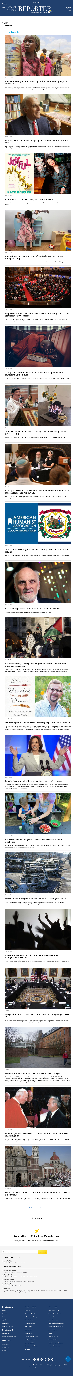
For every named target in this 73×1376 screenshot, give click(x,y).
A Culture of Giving (31, 1317)
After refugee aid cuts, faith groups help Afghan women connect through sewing (34, 257)
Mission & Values (54, 1337)
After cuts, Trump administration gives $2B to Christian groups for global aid (36, 82)
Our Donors (28, 1326)
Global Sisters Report (9, 1337)
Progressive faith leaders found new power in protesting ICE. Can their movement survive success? (37, 315)
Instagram (49, 1359)
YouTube (45, 1359)
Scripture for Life (7, 1326)
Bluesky (34, 1359)
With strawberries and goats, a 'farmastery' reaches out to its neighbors (33, 841)
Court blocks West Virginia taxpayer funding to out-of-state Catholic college (37, 551)
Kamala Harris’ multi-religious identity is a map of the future (33, 781)
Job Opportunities (30, 1340)
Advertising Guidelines (30, 1365)
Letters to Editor (30, 1343)
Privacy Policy (53, 1340)
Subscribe (68, 7)
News (4, 1311)
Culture (4, 1317)
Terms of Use (39, 1365)
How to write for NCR (31, 1337)
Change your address (31, 1346)
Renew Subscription (55, 1314)
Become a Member (30, 1314)
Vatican (4, 1314)
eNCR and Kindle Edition (56, 1323)
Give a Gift (52, 1317)
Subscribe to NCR (54, 1311)
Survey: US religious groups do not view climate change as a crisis (35, 899)
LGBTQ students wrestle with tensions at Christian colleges (32, 1073)
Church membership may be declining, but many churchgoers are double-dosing (35, 433)
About (50, 1334)
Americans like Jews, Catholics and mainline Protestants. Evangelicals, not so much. (31, 956)
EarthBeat (5, 1334)
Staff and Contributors (56, 1343)
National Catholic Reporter (68, 1359)
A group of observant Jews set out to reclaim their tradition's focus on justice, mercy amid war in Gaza (37, 492)
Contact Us (28, 1334)
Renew (69, 8)
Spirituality (6, 1323)
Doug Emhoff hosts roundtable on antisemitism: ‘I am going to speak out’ (37, 1015)
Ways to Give (29, 1320)
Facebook (42, 1359)
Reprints (27, 1349)
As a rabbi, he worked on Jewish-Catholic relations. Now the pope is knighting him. (36, 1135)
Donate (69, 10)
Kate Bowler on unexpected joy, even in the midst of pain (31, 199)
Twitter (38, 1359)
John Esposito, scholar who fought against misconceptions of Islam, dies (36, 141)
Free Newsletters (54, 1320)
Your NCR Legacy (30, 1323)
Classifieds (5, 1344)
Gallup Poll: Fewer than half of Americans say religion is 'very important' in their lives (34, 374)
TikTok (52, 1359)
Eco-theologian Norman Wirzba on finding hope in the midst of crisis (37, 723)
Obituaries (5, 1347)
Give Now (28, 1311)
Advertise (5, 1350)
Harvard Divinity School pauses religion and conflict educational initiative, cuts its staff (35, 665)
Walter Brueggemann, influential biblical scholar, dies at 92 (32, 609)
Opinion (4, 1320)
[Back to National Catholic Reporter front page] (29, 9)
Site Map (53, 1365)
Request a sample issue (56, 1326)
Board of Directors (54, 1346)
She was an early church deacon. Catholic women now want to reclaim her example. (38, 1194)
